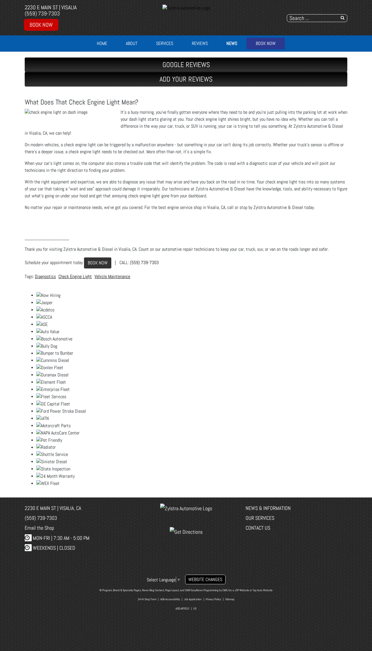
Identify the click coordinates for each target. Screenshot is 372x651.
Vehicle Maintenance (112, 276)
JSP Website (242, 590)
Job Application (193, 599)
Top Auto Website (263, 590)
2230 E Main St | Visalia (51, 7)
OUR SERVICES (260, 518)
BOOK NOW (98, 263)
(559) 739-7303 (42, 13)
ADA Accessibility (170, 599)
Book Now (41, 24)
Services (164, 43)
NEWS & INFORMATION (268, 508)
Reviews (200, 43)
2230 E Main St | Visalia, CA (53, 508)
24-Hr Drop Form (147, 599)
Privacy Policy (213, 599)
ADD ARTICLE (182, 608)
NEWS (231, 43)
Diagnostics (45, 276)
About (131, 43)
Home (102, 43)
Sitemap (230, 599)
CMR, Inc (227, 590)
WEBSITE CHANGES (205, 579)
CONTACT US (258, 527)
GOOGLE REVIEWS (186, 64)
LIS (194, 608)
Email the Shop (39, 527)
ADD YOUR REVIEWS (186, 79)
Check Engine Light (75, 276)
